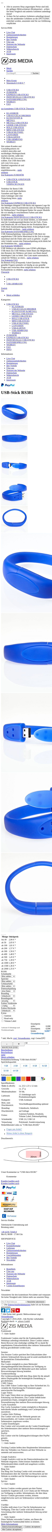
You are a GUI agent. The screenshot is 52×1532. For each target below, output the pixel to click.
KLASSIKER (12, 113)
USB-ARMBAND (14, 139)
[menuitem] (28, 32)
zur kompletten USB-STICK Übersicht (17, 109)
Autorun (7, 1016)
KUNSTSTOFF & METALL (14, 119)
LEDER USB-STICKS (16, 125)
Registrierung (12, 37)
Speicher (4, 979)
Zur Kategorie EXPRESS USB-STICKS (18, 203)
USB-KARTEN (13, 137)
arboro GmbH (23, 1321)
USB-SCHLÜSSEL (15, 132)
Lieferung (10, 1248)
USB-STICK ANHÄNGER (18, 179)
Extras (3, 1013)
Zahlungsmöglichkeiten (16, 35)
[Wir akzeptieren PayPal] (7, 386)
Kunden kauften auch (10, 1181)
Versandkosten (7, 1316)
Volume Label (10, 1021)
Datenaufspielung (8, 988)
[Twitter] (8, 1312)
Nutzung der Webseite (15, 44)
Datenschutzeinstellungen (12, 1527)
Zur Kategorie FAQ (9, 260)
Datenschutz (11, 47)
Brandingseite (7, 998)
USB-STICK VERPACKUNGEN (15, 183)
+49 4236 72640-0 (9, 1232)
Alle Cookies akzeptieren (11, 1530)
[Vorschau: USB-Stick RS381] (14, 424)
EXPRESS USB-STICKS (17, 337)
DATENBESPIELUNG (16, 342)
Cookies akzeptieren (32, 1527)
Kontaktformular (13, 1246)
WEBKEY (11, 142)
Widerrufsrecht (12, 49)
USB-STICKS (12, 304)
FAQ (8, 347)
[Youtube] (17, 1312)
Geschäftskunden (13, 1255)
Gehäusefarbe (7, 984)
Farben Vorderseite (9, 1003)
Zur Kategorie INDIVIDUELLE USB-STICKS (21, 217)
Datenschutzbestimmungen (19, 1305)
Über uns (10, 42)
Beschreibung (7, 1050)
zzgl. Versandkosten (21, 1038)
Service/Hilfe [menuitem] (13, 41)
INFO (8, 349)
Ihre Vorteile (11, 39)
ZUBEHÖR (11, 335)
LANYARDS (12, 135)
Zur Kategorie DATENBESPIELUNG (17, 231)
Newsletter (10, 1260)
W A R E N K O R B (9, 1048)
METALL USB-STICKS (17, 123)
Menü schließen (13, 295)
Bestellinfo (10, 1269)
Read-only (8, 1018)
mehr (3, 1055)
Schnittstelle (6, 974)
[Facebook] (3, 1312)
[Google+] (13, 1312)
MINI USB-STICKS (15, 130)
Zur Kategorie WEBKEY (12, 246)
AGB (8, 51)
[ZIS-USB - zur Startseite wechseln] (17, 64)
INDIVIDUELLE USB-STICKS (20, 340)
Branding (5, 993)
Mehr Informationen (9, 1524)
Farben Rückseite (8, 1008)
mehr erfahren (18, 215)
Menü (8, 68)
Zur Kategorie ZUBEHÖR (12, 175)
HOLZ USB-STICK (15, 127)
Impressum (11, 54)
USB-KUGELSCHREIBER (18, 115)
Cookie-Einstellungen (15, 1286)
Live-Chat (10, 32)
